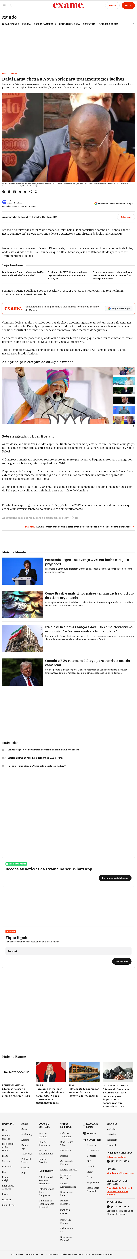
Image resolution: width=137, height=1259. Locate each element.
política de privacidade (72, 1255)
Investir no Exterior (65, 1177)
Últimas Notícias (6, 1137)
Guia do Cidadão (43, 1135)
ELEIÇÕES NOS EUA (108, 24)
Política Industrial (65, 1202)
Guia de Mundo (10, 24)
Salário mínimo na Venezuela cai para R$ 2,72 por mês (36, 757)
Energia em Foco (68, 1169)
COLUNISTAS (8, 1205)
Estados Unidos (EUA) (57, 517)
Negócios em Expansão (66, 1239)
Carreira (6, 1161)
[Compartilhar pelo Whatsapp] (3, 191)
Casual (24, 1129)
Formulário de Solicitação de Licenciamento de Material (120, 1191)
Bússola (64, 1155)
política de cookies (50, 1255)
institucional (16, 1255)
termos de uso (31, 1255)
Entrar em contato (116, 1157)
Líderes (38, 517)
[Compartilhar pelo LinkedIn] (14, 191)
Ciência (25, 1167)
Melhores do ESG (66, 1230)
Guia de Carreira (43, 1161)
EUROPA (26, 24)
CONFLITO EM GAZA (69, 24)
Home (4, 73)
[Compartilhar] (133, 426)
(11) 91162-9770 (120, 1161)
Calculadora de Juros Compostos (46, 1192)
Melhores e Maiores (65, 1221)
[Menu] (4, 5)
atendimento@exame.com (120, 1173)
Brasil (5, 1155)
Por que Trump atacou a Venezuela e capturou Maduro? (37, 766)
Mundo (9, 17)
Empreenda (93, 1182)
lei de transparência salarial (99, 1255)
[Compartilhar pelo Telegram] (19, 191)
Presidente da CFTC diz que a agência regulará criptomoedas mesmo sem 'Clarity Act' (67, 275)
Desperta (91, 1155)
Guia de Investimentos (46, 1152)
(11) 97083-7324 (120, 1206)
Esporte (25, 1139)
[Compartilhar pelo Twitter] (25, 191)
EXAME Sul (65, 1150)
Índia (75, 517)
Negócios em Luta (66, 1194)
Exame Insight (5, 1179)
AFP (9, 201)
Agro (89, 1177)
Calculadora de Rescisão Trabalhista (46, 1180)
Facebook (111, 1145)
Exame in (91, 1145)
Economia (7, 1166)
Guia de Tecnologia (44, 1143)
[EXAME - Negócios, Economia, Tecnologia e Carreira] (68, 5)
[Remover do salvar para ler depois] (35, 191)
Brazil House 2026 (66, 1143)
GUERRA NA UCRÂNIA (45, 24)
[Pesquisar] (11, 5)
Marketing (26, 1134)
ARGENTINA (89, 24)
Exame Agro (24, 1147)
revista (91, 1133)
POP (23, 1173)
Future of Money (26, 1161)
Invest (5, 1194)
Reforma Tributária (65, 1135)
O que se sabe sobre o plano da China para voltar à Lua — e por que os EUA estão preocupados (112, 275)
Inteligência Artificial (8, 1187)
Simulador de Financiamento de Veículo (46, 1203)
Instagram (112, 1139)
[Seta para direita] (130, 23)
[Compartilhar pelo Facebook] (9, 191)
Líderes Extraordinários (68, 1185)
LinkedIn (111, 1134)
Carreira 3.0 (93, 1150)
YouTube (111, 1129)
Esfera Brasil (122, 1085)
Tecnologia (27, 1153)
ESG (4, 1171)
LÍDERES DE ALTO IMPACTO (8, 1147)
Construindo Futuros (66, 1163)
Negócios (6, 1199)
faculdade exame (92, 1125)
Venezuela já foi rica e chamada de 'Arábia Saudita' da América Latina (43, 749)
